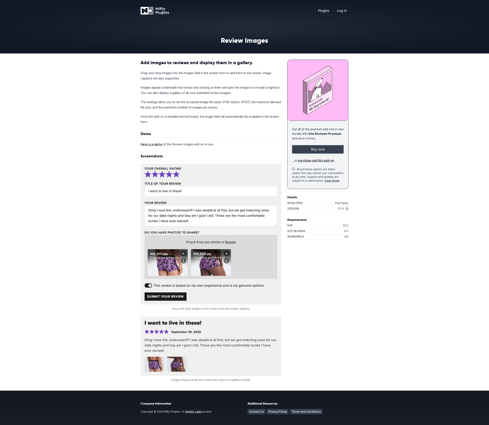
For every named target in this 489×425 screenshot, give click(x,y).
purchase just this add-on (316, 160)
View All (326, 20)
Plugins (323, 11)
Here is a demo (151, 144)
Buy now (318, 149)
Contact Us (256, 411)
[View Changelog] (346, 208)
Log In (342, 11)
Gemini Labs (193, 411)
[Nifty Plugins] (155, 11)
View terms (332, 180)
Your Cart (327, 28)
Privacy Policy (277, 411)
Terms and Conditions (306, 411)
